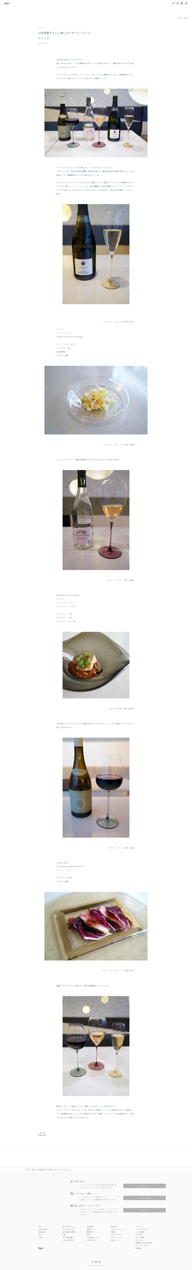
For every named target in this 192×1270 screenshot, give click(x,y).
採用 (88, 1235)
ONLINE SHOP (43, 1229)
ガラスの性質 (139, 1237)
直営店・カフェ (92, 1229)
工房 (64, 1235)
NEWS (185, 18)
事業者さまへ (91, 1232)
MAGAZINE (42, 1232)
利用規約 (138, 1248)
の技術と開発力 (69, 1232)
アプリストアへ (145, 1210)
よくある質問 (139, 1232)
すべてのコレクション (118, 1229)
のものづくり (68, 1226)
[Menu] (186, 3)
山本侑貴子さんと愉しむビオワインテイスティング (54, 1169)
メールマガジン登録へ (144, 1198)
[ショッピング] (181, 3)
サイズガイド (139, 1240)
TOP (179, 18)
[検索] (173, 3)
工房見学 (68, 1240)
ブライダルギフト (117, 1235)
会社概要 (90, 1226)
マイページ (139, 1226)
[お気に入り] (177, 3)
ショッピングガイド (141, 1229)
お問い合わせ (91, 1240)
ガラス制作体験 (68, 1237)
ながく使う (139, 1235)
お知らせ (41, 1237)
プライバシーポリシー (142, 1245)
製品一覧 (114, 1226)
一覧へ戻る (42, 1133)
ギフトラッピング (117, 1237)
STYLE (40, 1235)
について (93, 1237)
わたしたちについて (69, 1229)
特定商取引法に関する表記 (144, 1243)
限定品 (113, 1232)
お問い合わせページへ (144, 1186)
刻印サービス (115, 1240)
